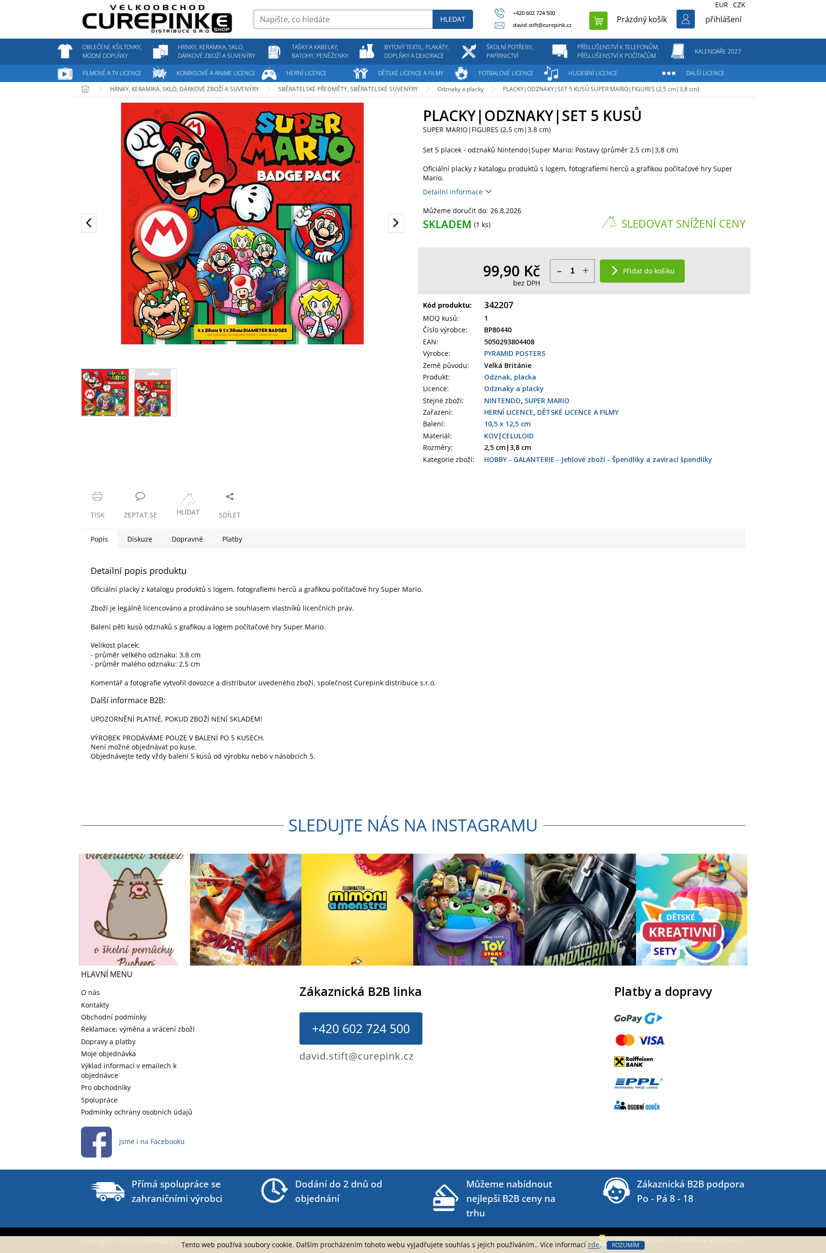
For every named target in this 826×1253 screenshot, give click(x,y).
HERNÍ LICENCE (508, 412)
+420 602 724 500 (361, 1028)
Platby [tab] (232, 539)
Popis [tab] (99, 539)
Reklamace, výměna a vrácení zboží (138, 1029)
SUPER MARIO (547, 400)
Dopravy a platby (108, 1041)
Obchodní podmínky (114, 1016)
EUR (721, 4)
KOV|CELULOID (509, 435)
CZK (739, 4)
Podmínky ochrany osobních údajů (136, 1112)
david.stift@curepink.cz (356, 1055)
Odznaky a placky (514, 388)
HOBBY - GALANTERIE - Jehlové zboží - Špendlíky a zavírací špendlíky (598, 459)
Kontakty (95, 1004)
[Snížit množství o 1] (559, 270)
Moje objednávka (108, 1053)
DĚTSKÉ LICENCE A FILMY (578, 412)
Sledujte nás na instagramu (413, 825)
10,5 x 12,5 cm (507, 423)
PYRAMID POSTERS (514, 353)
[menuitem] (112, 52)
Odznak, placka (510, 376)
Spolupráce (99, 1099)
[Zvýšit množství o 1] (585, 270)
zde (593, 1244)
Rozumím (625, 1245)
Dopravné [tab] (187, 539)
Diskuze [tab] (139, 539)
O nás (90, 992)
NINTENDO (502, 400)
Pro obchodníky (106, 1087)
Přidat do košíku (649, 270)
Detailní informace (453, 191)
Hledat (452, 19)
